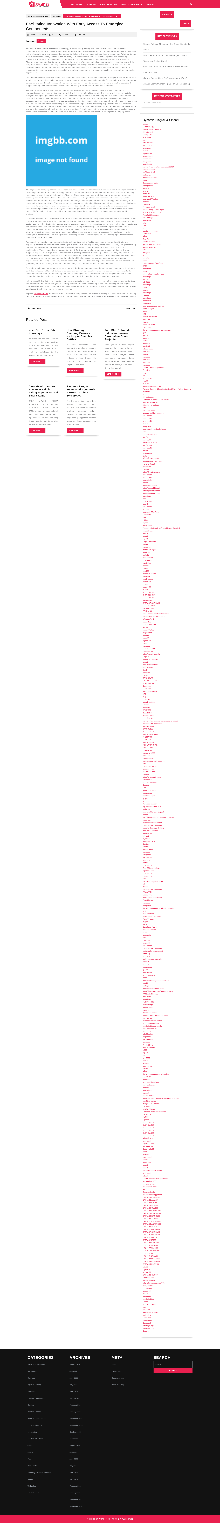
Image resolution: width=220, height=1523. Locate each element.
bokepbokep (148, 1146)
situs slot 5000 (148, 914)
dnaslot (146, 1331)
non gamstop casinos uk (152, 461)
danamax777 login (150, 183)
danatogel (147, 1296)
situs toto (146, 860)
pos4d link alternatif (150, 402)
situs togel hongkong (151, 1082)
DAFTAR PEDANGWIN (152, 1213)
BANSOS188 (148, 729)
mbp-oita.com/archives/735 (154, 1283)
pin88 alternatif (149, 325)
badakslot (146, 175)
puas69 (146, 635)
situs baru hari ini (149, 1029)
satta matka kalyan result (153, 951)
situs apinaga (148, 218)
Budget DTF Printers (151, 1104)
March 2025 (74, 1479)
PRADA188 (147, 611)
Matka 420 (147, 234)
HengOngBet (148, 718)
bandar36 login (149, 796)
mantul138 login (149, 550)
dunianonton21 (149, 1192)
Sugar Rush (147, 633)
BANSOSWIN (148, 678)
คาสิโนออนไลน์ (149, 172)
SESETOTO (147, 689)
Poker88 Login (148, 919)
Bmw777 (146, 287)
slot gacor (147, 161)
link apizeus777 (149, 1096)
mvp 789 (146, 319)
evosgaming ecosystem (152, 897)
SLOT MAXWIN (149, 606)
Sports (30, 1479)
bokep (145, 290)
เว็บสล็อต (146, 370)
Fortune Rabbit (149, 464)
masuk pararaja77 (150, 1280)
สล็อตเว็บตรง (148, 1138)
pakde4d (146, 346)
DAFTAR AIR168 (149, 1240)
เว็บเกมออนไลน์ (149, 207)
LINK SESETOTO (150, 681)
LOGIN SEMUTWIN (151, 1245)
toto (144, 250)
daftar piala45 (148, 1149)
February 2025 (75, 1486)
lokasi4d (146, 295)
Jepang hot (147, 453)
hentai (145, 662)
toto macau (147, 793)
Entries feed (116, 1371)
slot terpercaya (149, 975)
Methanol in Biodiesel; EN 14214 (156, 400)
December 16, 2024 (38, 35)
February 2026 (75, 1405)
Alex (54, 35)
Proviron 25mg (149, 715)
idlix (144, 223)
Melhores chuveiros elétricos (154, 1112)
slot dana (146, 956)
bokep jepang (148, 726)
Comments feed (118, 1378)
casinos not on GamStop (153, 263)
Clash (145, 670)
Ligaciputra (147, 865)
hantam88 (147, 269)
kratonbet (146, 204)
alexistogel (147, 148)
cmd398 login (148, 531)
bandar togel (148, 1007)
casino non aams (149, 766)
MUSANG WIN (148, 608)
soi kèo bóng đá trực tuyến (153, 210)
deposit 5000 (148, 343)
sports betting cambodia (152, 1026)
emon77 (146, 180)
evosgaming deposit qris (152, 916)
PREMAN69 (147, 600)
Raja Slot (146, 239)
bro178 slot (147, 445)
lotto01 (145, 1267)
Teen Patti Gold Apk (151, 215)
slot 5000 (146, 1058)
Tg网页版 (146, 1269)
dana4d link (147, 713)
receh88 (146, 571)
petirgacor (147, 426)
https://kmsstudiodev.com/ (153, 988)
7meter (145, 847)
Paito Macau (148, 900)
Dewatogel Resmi (150, 927)
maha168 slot (148, 196)
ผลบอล (145, 627)
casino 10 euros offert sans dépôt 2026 (158, 167)
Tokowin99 (147, 1318)
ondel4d (146, 1087)
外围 (144, 697)
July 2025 (73, 1452)
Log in (114, 1364)
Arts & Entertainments (36, 1364)
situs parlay (147, 1018)
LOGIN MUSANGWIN (151, 1251)
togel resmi (147, 153)
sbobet (145, 124)
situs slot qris (148, 667)
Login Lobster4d (149, 542)
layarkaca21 (148, 839)
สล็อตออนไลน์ (148, 619)
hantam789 (147, 972)
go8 (144, 333)
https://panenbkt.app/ (151, 488)
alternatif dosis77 (149, 1181)
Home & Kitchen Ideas (36, 1418)
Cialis (145, 456)
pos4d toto (147, 996)
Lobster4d (147, 515)
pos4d (145, 504)
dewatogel (147, 686)
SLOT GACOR (148, 732)
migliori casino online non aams (155, 1015)
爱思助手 (146, 922)
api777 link (147, 1291)
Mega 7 (146, 657)
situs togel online (149, 930)
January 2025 (75, 1493)
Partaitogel (147, 1114)
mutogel (146, 986)
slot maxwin (147, 378)
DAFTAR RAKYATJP (151, 1219)
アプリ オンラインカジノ (153, 212)
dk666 (145, 887)
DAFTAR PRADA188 (151, 1264)
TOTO (145, 539)
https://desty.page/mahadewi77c (156, 980)
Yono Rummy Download (152, 129)
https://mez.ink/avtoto (151, 654)
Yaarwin (146, 322)
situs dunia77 (148, 1031)
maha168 (146, 194)
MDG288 (146, 282)
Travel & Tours (33, 1493)
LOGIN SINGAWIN (150, 1256)
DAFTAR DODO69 (150, 1205)
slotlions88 (147, 1272)
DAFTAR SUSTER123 (151, 1237)
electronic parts (41, 294)
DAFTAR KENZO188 (151, 1243)
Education (32, 1391)
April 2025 (74, 1473)
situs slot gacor (149, 1085)
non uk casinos (149, 702)
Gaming (31, 1405)
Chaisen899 (147, 560)
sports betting (148, 1299)
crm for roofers (149, 242)
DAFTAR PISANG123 (151, 1216)
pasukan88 (147, 525)
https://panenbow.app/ (152, 491)
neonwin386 (148, 156)
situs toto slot (148, 558)
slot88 (145, 879)
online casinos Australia (152, 959)
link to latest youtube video (153, 274)
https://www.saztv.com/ (152, 777)
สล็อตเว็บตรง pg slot (151, 459)
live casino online (149, 1184)
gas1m (145, 335)
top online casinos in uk (152, 806)
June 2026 (74, 1378)
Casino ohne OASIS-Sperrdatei (155, 1178)
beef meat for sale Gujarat (153, 812)
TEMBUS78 (147, 501)
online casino (148, 849)
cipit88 (145, 584)
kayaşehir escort (149, 169)
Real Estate (32, 1466)
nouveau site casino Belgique (154, 429)
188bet (145, 520)
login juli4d (147, 1315)
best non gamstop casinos (153, 306)
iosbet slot (147, 301)
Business (91, 4)
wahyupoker (148, 1286)
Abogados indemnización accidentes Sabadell (161, 528)
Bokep (145, 483)
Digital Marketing (108, 4)
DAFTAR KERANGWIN (152, 1211)
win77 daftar (148, 145)
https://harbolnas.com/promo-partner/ (158, 991)
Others (150, 4)
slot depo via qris (149, 1304)
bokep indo (147, 480)
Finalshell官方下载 (150, 442)
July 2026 (73, 1371)
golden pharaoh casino (152, 244)
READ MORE (38, 362)
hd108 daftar (148, 1034)
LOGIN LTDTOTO (150, 649)
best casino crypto (150, 691)
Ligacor (146, 1120)
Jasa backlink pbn (150, 804)
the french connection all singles (156, 1074)
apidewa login (148, 309)
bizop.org (146, 954)
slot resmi (146, 1141)
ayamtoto (146, 707)
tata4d (145, 983)
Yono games (148, 186)
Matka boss (147, 1090)
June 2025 (74, 1459)
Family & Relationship (132, 4)
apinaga (146, 188)
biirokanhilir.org (149, 1109)
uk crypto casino (149, 574)
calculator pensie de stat (152, 1170)
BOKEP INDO (148, 683)
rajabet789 (147, 641)
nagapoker (147, 1037)
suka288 (146, 362)
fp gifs (145, 798)
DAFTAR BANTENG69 (152, 1224)
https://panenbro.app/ (151, 493)
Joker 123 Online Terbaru (38, 16)
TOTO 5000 (147, 1288)
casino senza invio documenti (154, 761)
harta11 (146, 555)
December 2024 (76, 1500)
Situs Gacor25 (148, 758)
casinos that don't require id (154, 616)
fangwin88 (147, 587)
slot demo (147, 547)
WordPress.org (118, 1385)
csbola (145, 1294)
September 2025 (76, 1439)
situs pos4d (147, 416)
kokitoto (146, 675)
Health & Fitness (34, 1412)
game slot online (149, 790)
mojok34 (146, 809)
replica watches (149, 1047)
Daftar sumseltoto (150, 434)
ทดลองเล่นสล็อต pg (150, 994)
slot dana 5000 (149, 753)
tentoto (145, 341)
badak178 (147, 582)
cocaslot (146, 258)
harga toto (147, 338)
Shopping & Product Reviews (39, 1473)
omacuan (146, 673)
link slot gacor (148, 397)
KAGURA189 (148, 1039)
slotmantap (147, 780)
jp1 (144, 884)
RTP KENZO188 (149, 742)
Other (30, 1445)
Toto (144, 373)
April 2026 (74, 1391)
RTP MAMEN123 (149, 748)
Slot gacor (147, 303)
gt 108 (145, 970)
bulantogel (147, 496)
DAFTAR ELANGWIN (151, 1261)
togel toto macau (149, 1101)
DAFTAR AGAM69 (150, 1203)
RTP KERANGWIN (150, 734)
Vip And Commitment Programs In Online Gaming (166, 84)
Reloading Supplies (150, 1312)
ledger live (147, 622)
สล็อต (145, 236)
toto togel (146, 576)
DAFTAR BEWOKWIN (151, 1197)
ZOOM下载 (147, 892)
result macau (148, 579)
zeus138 (146, 940)
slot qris (146, 964)
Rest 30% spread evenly (152, 868)
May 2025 (74, 1466)
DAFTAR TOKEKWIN (151, 603)
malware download (150, 659)
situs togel (147, 1173)
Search (167, 14)
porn (144, 499)
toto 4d (145, 544)
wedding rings (148, 769)
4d (144, 1189)
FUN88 (145, 1117)
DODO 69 (147, 740)
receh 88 (146, 552)
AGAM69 (146, 590)
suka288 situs (148, 630)
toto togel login (149, 1326)
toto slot (146, 1176)
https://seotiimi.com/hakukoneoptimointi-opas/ (161, 1098)
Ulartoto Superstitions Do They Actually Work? (165, 78)
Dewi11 (146, 844)
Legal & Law (32, 1432)
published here (149, 841)
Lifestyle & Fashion (35, 1439)
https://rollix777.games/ (152, 386)
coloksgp (146, 1106)
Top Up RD (147, 135)
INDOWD (146, 384)
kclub (145, 260)
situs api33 (147, 440)
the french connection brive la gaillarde (158, 908)
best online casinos (150, 831)
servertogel (147, 1320)
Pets (29, 1459)
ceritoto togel (148, 1005)
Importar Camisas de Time (153, 828)
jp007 (145, 1050)
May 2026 (74, 1385)
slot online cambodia (151, 1023)
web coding (147, 857)
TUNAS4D (147, 699)
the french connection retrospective (157, 330)
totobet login (148, 349)
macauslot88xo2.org (151, 512)
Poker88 (146, 705)
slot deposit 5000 (149, 782)
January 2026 (75, 1412)
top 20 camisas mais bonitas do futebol (158, 817)
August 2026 (75, 1364)
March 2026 (74, 1398)
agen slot (146, 1093)
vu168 (145, 381)
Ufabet (145, 911)
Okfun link (147, 327)
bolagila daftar (148, 252)
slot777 (146, 764)
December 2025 (76, 1418)
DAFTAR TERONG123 (152, 1221)
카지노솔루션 (148, 1045)
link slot (146, 836)
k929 (145, 1152)
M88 (144, 226)
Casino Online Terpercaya (153, 368)
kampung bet (148, 651)
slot (144, 228)
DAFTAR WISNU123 (151, 1227)
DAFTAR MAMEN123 (151, 1259)
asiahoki (146, 566)
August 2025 (75, 1445)
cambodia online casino (152, 823)
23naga (146, 774)
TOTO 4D (147, 1077)
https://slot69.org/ (150, 485)
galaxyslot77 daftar (150, 199)
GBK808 (146, 1154)
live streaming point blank (153, 881)
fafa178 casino (149, 143)
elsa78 (145, 271)
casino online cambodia (152, 825)
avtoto (145, 1160)
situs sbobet (147, 946)
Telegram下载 (148, 127)
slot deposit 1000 (149, 1187)
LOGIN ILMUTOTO (150, 624)
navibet (146, 202)
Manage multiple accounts (153, 413)
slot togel (146, 1010)
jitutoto (145, 932)
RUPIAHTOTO (148, 1002)
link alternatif (148, 132)
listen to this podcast (151, 405)
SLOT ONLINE (149, 592)
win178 (145, 279)
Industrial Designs (35, 1425)
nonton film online (150, 317)
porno (145, 311)
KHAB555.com (148, 1278)
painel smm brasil (150, 178)
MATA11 (146, 924)
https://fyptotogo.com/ (151, 472)
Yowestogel (147, 1157)
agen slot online (149, 871)
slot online (147, 467)
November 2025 (76, 1425)
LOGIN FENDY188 (150, 1248)
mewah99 (147, 1162)
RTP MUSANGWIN (150, 745)
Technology (32, 1486)
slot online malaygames (152, 1195)
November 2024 (76, 1506)
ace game (147, 137)
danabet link (148, 833)
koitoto (145, 140)
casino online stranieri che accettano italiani (160, 721)
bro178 (145, 424)
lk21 (144, 314)
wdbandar (147, 820)
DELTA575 (147, 710)
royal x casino (148, 1144)
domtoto (146, 785)
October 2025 (75, 1432)
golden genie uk (149, 247)
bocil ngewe (147, 1066)
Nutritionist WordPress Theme (102, 1519)
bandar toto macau (150, 231)
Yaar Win (146, 351)
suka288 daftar (149, 410)
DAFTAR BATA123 (150, 1200)
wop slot (146, 509)
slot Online (147, 563)
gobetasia (147, 935)
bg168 (145, 1053)
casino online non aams (152, 724)
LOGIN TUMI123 (149, 1253)
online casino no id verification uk (156, 614)
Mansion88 (147, 164)
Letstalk (146, 469)
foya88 (145, 523)
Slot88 (145, 568)
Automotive (77, 4)
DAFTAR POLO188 (150, 1208)
